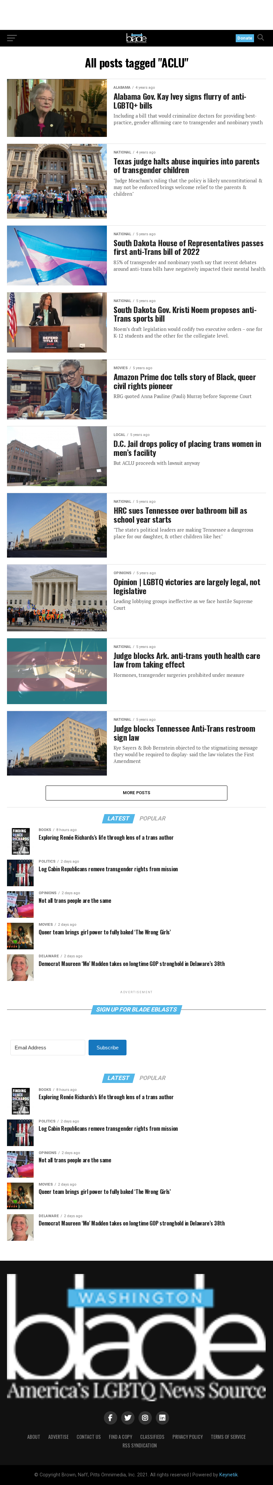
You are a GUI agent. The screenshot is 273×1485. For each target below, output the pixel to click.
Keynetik (228, 1475)
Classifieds (152, 1436)
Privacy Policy (187, 1436)
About (33, 1436)
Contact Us (89, 1436)
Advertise (58, 1436)
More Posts (136, 792)
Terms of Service (228, 1436)
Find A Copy (120, 1436)
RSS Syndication (140, 1445)
